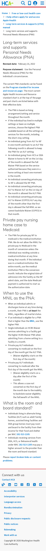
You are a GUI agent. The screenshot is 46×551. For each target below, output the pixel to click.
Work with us (10, 535)
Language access (12, 502)
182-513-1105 (23, 434)
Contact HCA (8, 479)
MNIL (32, 321)
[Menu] (42, 3)
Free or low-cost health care (26, 13)
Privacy (7, 513)
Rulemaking (10, 529)
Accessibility (10, 491)
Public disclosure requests (17, 518)
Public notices (11, 524)
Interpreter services (14, 496)
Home (5, 13)
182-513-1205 (25, 444)
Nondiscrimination (13, 507)
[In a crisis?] (29, 3)
